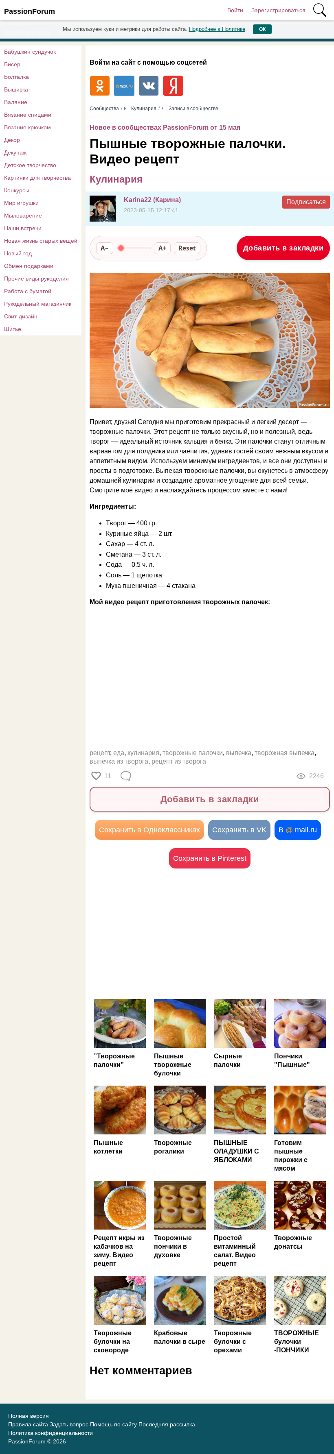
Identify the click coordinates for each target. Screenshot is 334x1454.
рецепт (100, 752)
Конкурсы (16, 190)
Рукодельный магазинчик (37, 303)
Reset (187, 248)
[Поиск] (320, 10)
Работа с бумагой (27, 291)
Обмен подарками (28, 266)
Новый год (18, 253)
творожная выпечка (284, 752)
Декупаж (15, 152)
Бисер (12, 64)
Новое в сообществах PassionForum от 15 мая (165, 127)
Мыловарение (23, 215)
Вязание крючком (27, 127)
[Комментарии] (126, 776)
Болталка (16, 77)
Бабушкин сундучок (30, 51)
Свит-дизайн (20, 316)
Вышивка (16, 89)
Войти (235, 10)
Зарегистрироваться (278, 10)
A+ (162, 248)
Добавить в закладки (283, 248)
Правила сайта (28, 1424)
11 (107, 776)
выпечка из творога (119, 761)
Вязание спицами (27, 114)
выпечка (238, 752)
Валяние (15, 102)
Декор (12, 140)
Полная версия (28, 1416)
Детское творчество (30, 165)
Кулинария (116, 179)
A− (105, 248)
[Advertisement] (209, 933)
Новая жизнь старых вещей (40, 240)
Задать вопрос (69, 1424)
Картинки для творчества (37, 177)
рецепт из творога (179, 761)
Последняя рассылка (166, 1424)
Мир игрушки (21, 203)
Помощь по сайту (113, 1424)
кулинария (143, 752)
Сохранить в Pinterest (209, 858)
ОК (262, 29)
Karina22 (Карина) (152, 199)
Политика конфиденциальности (50, 1433)
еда (118, 752)
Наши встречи (23, 228)
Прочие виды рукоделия (36, 278)
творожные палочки (193, 752)
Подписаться (306, 201)
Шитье (12, 329)
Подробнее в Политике (217, 29)
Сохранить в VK (239, 830)
